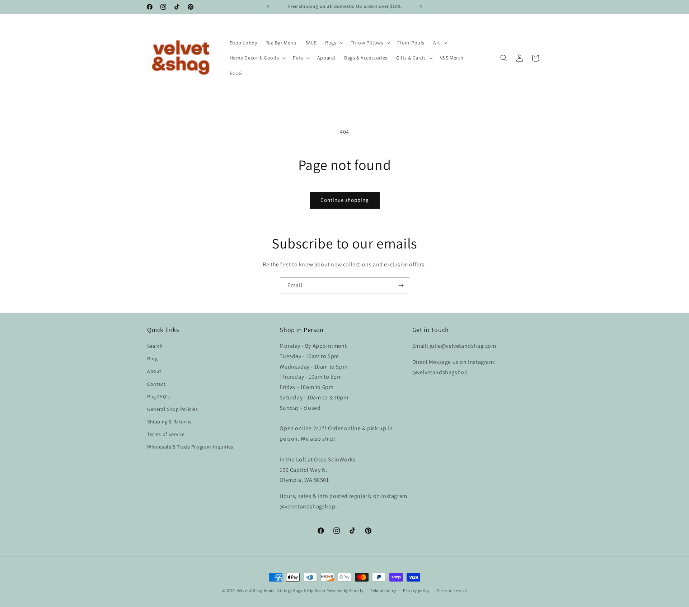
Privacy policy (416, 590)
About (154, 371)
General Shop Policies (172, 409)
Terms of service (452, 590)
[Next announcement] (421, 7)
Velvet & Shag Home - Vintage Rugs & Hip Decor (281, 590)
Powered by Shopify (345, 590)
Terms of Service (166, 434)
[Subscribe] (401, 285)
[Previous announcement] (268, 7)
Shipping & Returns (169, 421)
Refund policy (383, 590)
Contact (156, 384)
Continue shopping (344, 199)
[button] (333, 42)
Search (155, 346)
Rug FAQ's (158, 396)
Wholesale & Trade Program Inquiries (190, 447)
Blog (152, 358)
